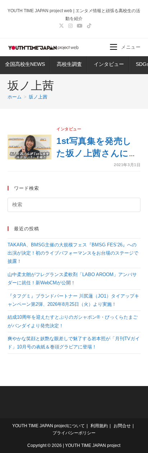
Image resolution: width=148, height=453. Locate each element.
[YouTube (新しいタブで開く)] (80, 26)
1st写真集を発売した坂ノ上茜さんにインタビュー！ (97, 153)
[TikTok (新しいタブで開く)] (88, 26)
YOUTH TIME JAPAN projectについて (48, 425)
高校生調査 (69, 64)
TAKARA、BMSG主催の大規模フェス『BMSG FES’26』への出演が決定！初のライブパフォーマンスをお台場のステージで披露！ (73, 253)
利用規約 (99, 425)
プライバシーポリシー (74, 432)
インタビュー (109, 64)
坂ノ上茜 (38, 97)
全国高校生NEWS (25, 64)
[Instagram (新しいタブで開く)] (70, 26)
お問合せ (122, 425)
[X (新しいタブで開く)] (61, 26)
